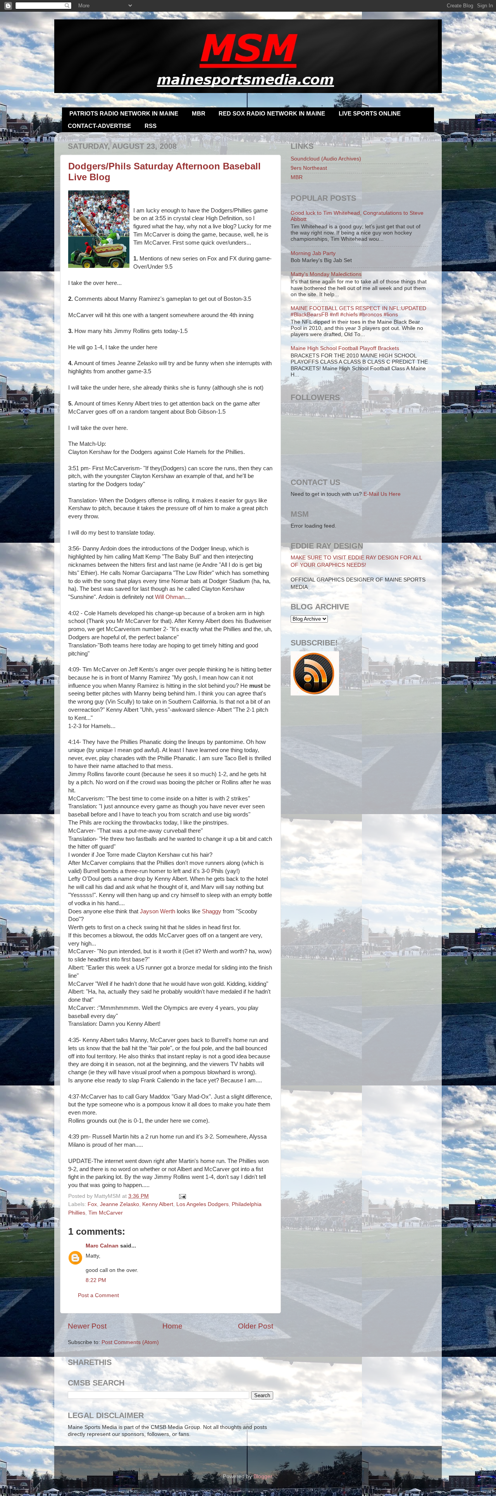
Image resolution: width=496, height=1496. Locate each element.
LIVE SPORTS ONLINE (370, 113)
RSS (151, 126)
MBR (198, 113)
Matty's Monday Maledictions (326, 274)
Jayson (157, 911)
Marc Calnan (102, 1246)
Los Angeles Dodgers (202, 1204)
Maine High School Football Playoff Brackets (345, 348)
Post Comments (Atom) (130, 1342)
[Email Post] (181, 1196)
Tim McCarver (105, 1213)
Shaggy (211, 911)
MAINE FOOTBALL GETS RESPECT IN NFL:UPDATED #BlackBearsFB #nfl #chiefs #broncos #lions (358, 311)
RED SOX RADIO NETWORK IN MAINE (272, 113)
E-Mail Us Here (382, 494)
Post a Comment (98, 1295)
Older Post (255, 1326)
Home (172, 1326)
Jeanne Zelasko (119, 1204)
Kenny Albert (157, 1204)
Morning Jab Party (313, 253)
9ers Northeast (309, 168)
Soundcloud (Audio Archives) (326, 159)
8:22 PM (96, 1280)
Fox (92, 1204)
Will (169, 597)
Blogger (262, 1476)
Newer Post (87, 1326)
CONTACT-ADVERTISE (99, 126)
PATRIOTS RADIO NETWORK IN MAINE (123, 113)
